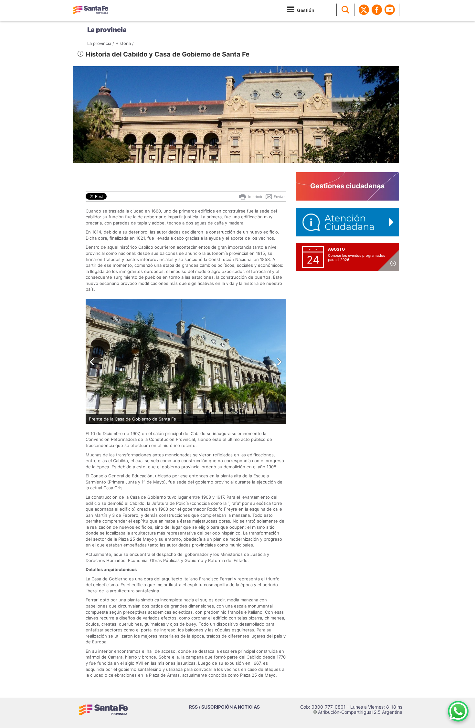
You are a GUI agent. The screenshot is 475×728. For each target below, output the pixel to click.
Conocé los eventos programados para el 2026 (356, 257)
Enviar (279, 196)
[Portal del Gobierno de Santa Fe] (90, 10)
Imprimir (254, 196)
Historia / (124, 43)
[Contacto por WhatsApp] (458, 711)
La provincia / (100, 43)
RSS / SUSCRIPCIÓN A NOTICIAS (224, 707)
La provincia (107, 30)
